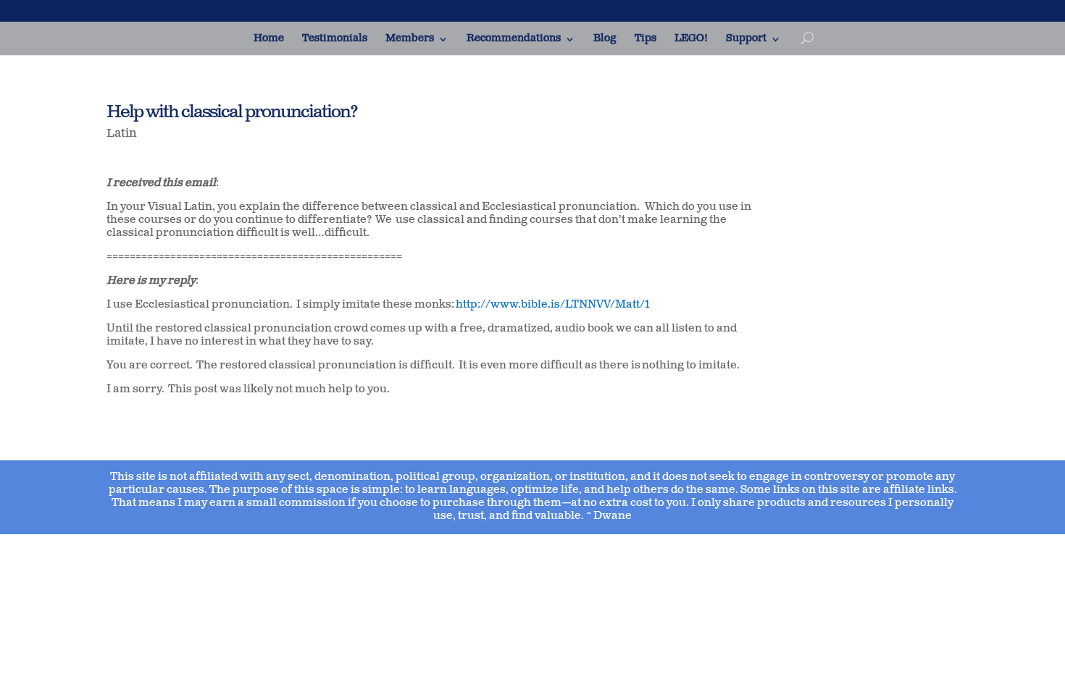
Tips (645, 39)
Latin (121, 134)
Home (269, 39)
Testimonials (334, 39)
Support (746, 39)
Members (409, 39)
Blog (605, 39)
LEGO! (691, 39)
